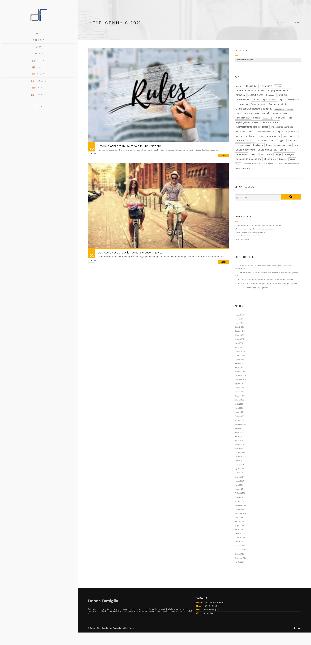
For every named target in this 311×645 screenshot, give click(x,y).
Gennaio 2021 (239, 448)
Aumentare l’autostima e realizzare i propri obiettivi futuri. (263, 90)
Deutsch (40, 88)
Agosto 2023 (239, 384)
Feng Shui (280, 118)
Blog (39, 47)
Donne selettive (242, 104)
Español (40, 74)
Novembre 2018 (240, 550)
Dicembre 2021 (240, 420)
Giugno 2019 (239, 521)
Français (41, 81)
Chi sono (39, 40)
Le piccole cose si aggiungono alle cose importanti (132, 252)
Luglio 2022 (239, 404)
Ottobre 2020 (239, 461)
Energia (238, 113)
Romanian (41, 94)
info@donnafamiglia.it (211, 610)
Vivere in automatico (243, 168)
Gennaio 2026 (239, 327)
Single (278, 154)
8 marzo (238, 86)
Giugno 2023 (239, 388)
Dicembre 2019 (240, 501)
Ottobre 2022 (239, 400)
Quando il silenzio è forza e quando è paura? (250, 232)
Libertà (252, 131)
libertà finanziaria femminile (266, 131)
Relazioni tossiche (243, 145)
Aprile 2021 (239, 436)
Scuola (283, 150)
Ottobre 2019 (239, 509)
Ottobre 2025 (239, 335)
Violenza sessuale (292, 164)
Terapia (238, 164)
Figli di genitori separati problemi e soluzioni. (257, 122)
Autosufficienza (255, 95)
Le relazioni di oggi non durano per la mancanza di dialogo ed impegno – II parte (269, 284)
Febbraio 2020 (240, 493)
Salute (296, 145)
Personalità (262, 140)
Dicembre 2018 (240, 546)
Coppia (255, 99)
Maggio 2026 (239, 315)
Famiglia (266, 113)
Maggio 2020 (239, 481)
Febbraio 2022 (240, 416)
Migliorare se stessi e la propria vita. (263, 136)
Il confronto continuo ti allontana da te (248, 236)
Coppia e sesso (269, 99)
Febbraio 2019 (240, 538)
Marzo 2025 (239, 347)
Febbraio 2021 (240, 444)
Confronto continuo (242, 100)
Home (39, 33)
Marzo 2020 (239, 489)
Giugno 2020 (239, 477)
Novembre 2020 (240, 457)
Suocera (283, 159)
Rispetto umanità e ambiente (278, 145)
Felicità (256, 118)
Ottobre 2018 (239, 554)
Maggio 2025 (239, 339)
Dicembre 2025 (240, 331)
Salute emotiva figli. (267, 150)
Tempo (292, 159)
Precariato (292, 141)
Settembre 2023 (240, 380)
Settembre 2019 (240, 513)
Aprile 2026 (239, 319)
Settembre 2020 (240, 465)
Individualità (241, 131)
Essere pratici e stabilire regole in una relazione (130, 146)
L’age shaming (291, 132)
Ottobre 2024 (239, 359)
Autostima (241, 95)
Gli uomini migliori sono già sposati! (257, 288)
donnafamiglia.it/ (209, 613)
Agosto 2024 (239, 363)
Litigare (280, 131)
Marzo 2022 (239, 412)
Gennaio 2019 (239, 542)
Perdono (250, 140)
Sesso (262, 154)
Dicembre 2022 (240, 396)
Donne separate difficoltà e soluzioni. (268, 104)
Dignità (282, 100)
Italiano (40, 60)
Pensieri (240, 140)
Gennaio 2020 (239, 497)
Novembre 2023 (240, 376)
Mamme (239, 136)
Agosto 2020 (239, 469)
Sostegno (289, 154)
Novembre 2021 (240, 424)
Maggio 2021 (239, 432)
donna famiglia (293, 100)
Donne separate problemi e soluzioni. (254, 109)
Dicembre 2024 (240, 355)
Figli (290, 118)
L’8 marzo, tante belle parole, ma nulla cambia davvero (254, 229)
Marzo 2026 (239, 323)
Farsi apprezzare (243, 118)
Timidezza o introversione (253, 164)
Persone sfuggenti (277, 141)
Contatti (39, 54)
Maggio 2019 (239, 526)
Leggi (223, 155)
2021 (287, 22)
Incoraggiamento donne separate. (252, 127)
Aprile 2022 (239, 408)
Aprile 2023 (239, 392)
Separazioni (241, 154)
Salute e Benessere (245, 150)
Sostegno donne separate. (248, 159)
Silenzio (269, 154)
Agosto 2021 (239, 428)
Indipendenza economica (282, 127)
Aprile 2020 (239, 485)
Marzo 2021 (239, 440)
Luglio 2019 (239, 517)
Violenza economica (274, 164)
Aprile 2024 (239, 367)
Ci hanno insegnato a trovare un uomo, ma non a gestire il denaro (258, 225)
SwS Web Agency (127, 628)
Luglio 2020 (239, 473)
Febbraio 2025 (240, 351)
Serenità (254, 154)
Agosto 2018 (239, 562)
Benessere (271, 95)
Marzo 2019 (239, 534)
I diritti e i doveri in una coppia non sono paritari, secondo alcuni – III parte (267, 280)
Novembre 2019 (240, 505)
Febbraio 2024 (240, 371)
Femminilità (267, 118)
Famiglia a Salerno (280, 113)
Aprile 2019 (239, 530)
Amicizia (278, 86)
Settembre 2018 (240, 558)
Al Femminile (265, 86)
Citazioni (282, 95)
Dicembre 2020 (240, 452)
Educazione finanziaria (284, 109)
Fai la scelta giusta (251, 113)
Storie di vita (270, 159)
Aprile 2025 (239, 343)
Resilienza (258, 145)
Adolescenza (250, 86)
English (41, 67)
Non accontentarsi (290, 136)
